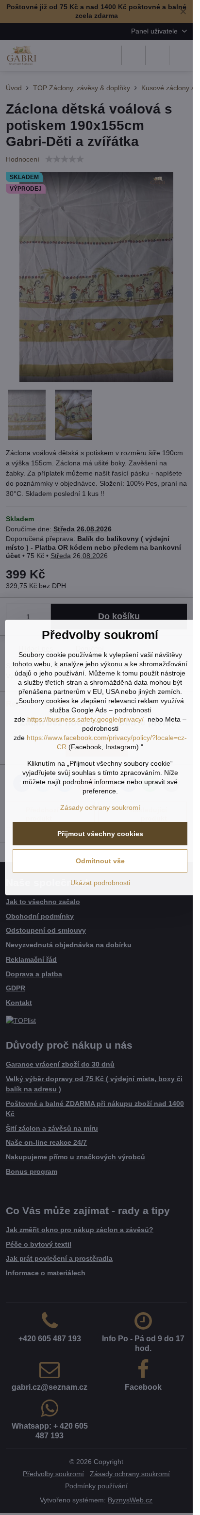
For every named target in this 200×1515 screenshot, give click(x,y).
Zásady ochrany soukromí (100, 807)
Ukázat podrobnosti (100, 883)
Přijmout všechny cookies (100, 834)
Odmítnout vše (100, 861)
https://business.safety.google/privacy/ (85, 719)
